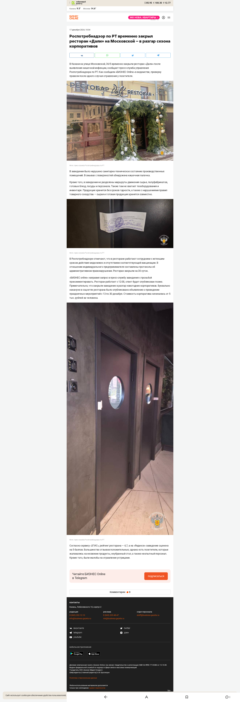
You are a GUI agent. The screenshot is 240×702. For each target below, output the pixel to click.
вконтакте (78, 628)
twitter (126, 628)
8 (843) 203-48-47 (111, 615)
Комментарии (120, 592)
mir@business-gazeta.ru (113, 618)
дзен (126, 632)
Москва (86, 9)
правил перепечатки (97, 688)
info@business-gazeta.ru (80, 618)
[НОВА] (143, 17)
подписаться (156, 576)
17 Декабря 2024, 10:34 (79, 30)
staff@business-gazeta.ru (148, 615)
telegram (77, 632)
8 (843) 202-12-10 (77, 615)
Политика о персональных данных (83, 678)
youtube (77, 637)
